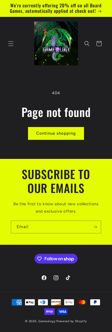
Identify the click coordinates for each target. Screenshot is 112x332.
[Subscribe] (95, 227)
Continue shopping (56, 133)
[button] (11, 44)
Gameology (46, 321)
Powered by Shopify (71, 321)
